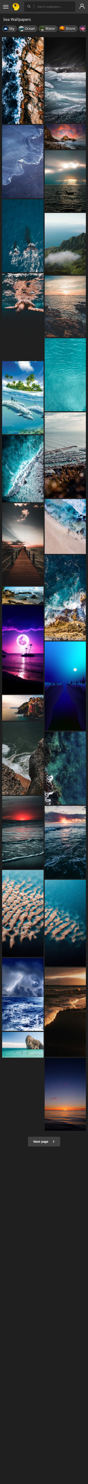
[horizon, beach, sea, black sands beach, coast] (65, 1012)
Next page (41, 1141)
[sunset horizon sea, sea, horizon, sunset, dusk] (65, 1094)
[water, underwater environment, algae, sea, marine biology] (65, 768)
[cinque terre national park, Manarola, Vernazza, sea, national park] (23, 708)
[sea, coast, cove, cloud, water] (23, 595)
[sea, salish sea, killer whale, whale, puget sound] (65, 181)
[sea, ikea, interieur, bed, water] (65, 597)
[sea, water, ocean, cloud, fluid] (65, 80)
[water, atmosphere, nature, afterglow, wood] (23, 544)
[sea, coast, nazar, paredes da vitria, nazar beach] (23, 758)
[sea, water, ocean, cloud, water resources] (65, 842)
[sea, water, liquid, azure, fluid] (65, 374)
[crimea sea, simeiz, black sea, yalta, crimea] (23, 1045)
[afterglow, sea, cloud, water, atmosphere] (65, 306)
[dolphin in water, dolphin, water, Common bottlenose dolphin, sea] (23, 397)
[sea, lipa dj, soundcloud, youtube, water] (23, 649)
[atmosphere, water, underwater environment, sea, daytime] (65, 686)
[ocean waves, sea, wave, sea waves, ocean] (23, 468)
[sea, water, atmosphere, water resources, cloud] (23, 832)
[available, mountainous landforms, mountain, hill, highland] (65, 244)
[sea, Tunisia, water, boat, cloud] (65, 455)
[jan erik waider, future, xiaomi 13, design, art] (23, 161)
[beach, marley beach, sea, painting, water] (65, 526)
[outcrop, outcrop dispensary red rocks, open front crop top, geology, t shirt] (65, 136)
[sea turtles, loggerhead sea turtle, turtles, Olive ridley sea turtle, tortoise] (23, 316)
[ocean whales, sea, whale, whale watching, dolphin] (23, 235)
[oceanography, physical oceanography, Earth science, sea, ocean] (23, 80)
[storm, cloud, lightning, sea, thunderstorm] (23, 994)
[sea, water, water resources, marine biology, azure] (65, 923)
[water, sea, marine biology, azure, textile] (23, 913)
